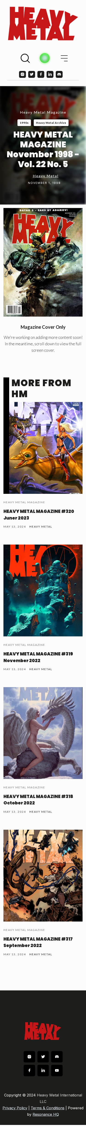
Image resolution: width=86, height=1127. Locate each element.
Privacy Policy (15, 1108)
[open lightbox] (43, 262)
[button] (64, 58)
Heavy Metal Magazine (43, 112)
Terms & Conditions (47, 1108)
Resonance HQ (46, 1114)
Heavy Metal (45, 176)
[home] (43, 23)
